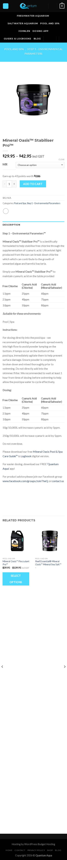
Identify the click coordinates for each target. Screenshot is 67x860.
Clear (61, 159)
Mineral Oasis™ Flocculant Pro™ (16, 563)
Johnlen (24, 31)
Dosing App (40, 31)
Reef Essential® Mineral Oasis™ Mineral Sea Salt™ (48, 563)
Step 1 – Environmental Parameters (43, 203)
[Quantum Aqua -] (28, 6)
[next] (64, 673)
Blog (37, 38)
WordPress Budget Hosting (39, 844)
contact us (58, 481)
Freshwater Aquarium (33, 16)
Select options (16, 579)
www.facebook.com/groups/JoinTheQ (25, 481)
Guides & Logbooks (17, 38)
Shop (50, 850)
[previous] (2, 673)
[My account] (52, 6)
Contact (20, 850)
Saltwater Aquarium (23, 23)
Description (11, 224)
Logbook (26, 456)
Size (5, 164)
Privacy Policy (36, 850)
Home (9, 850)
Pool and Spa (49, 23)
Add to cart (32, 183)
